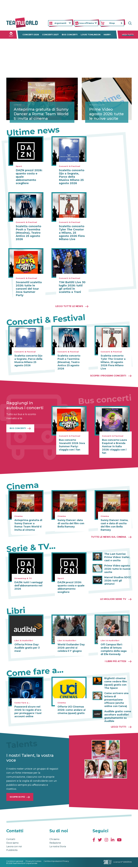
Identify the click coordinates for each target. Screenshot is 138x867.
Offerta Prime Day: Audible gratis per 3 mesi (27, 647)
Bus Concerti (18, 428)
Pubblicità (11, 850)
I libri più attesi (115, 661)
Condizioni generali (14, 861)
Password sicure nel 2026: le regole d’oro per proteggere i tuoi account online (28, 711)
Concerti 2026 (31, 34)
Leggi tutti (118, 726)
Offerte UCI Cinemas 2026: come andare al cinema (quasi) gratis (71, 710)
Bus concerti (69, 34)
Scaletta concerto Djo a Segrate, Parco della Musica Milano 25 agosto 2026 (71, 177)
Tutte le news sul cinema (108, 537)
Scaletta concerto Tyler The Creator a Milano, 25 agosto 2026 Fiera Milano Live (72, 233)
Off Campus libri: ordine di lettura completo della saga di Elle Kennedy (114, 649)
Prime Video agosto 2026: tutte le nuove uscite (106, 114)
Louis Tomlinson (90, 34)
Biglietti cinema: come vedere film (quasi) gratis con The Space (115, 683)
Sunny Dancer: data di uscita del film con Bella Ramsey (71, 523)
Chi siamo (54, 839)
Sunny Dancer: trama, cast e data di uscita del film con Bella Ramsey (114, 525)
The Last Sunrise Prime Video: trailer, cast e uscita (117, 557)
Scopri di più (17, 797)
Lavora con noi (14, 846)
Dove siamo (12, 843)
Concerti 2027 (50, 34)
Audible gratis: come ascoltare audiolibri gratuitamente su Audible (117, 716)
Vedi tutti (128, 34)
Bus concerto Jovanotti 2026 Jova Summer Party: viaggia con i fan (72, 444)
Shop (112, 23)
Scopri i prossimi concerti (108, 375)
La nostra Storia (57, 846)
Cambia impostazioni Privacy (56, 861)
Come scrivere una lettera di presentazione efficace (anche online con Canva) (116, 700)
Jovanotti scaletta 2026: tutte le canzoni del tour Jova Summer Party (29, 289)
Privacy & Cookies (33, 861)
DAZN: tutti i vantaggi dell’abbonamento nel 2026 (28, 585)
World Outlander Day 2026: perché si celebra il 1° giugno (71, 647)
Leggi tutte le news (69, 306)
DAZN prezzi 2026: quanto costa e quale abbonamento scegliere (29, 177)
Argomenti (60, 23)
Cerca (130, 23)
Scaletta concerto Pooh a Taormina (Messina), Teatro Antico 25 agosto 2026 (28, 233)
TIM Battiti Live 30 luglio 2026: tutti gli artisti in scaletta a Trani (72, 287)
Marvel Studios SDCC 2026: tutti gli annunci (117, 580)
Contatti (10, 839)
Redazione (55, 843)
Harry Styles (111, 34)
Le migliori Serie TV (113, 599)
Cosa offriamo (86, 23)
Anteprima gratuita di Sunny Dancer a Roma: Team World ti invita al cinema (41, 114)
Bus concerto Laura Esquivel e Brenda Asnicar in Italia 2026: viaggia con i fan (114, 446)
